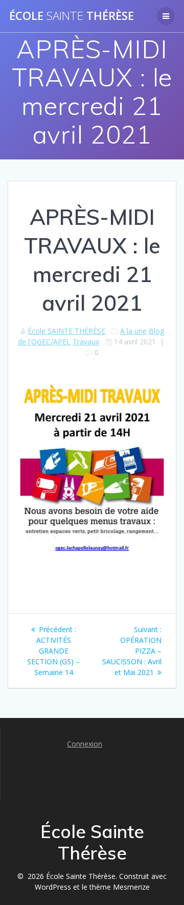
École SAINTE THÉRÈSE (66, 331)
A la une (133, 331)
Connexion (84, 744)
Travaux (86, 341)
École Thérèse (71, 15)
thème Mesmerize (119, 887)
